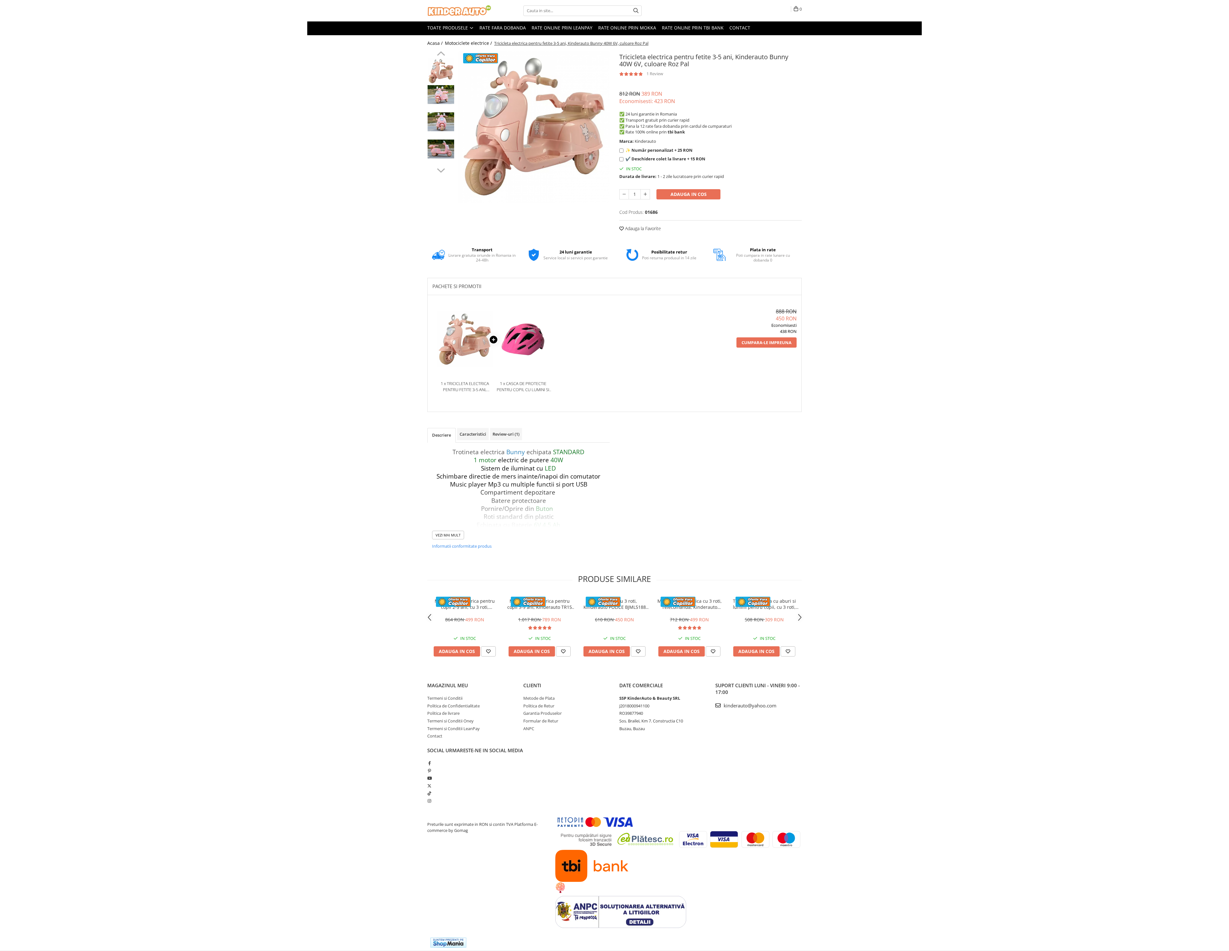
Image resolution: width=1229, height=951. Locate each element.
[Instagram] (429, 801)
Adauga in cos (689, 194)
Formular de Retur (540, 721)
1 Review (655, 74)
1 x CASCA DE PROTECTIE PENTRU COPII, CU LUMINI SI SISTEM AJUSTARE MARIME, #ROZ (523, 386)
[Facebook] (429, 763)
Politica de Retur (538, 706)
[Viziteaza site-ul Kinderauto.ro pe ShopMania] (448, 942)
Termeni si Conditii (444, 698)
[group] (534, 127)
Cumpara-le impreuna (766, 342)
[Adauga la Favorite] (488, 651)
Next (441, 169)
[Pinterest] (429, 771)
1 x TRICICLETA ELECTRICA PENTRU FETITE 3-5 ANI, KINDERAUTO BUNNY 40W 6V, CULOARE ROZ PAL (465, 386)
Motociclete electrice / (469, 43)
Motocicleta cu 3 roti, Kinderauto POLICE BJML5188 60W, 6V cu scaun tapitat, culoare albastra (614, 604)
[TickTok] (429, 793)
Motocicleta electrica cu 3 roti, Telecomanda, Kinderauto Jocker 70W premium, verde (689, 604)
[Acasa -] (459, 11)
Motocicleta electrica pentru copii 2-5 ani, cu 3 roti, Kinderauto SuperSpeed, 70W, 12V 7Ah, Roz (464, 604)
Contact (739, 28)
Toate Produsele (448, 28)
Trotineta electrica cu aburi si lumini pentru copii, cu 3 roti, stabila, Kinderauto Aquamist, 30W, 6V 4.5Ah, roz (764, 604)
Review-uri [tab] (506, 434)
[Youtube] (429, 778)
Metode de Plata (539, 698)
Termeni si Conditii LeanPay (453, 728)
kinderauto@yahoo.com (749, 705)
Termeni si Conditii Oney (450, 721)
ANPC (528, 728)
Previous (441, 54)
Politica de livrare (443, 713)
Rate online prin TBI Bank (693, 28)
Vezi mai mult (448, 535)
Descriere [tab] (441, 435)
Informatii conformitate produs (462, 546)
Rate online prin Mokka (627, 28)
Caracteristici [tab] (473, 434)
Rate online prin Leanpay (562, 28)
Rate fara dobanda (502, 28)
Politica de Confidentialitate (453, 706)
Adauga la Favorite (642, 228)
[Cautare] (636, 10)
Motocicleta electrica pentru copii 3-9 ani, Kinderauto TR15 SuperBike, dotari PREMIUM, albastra (539, 604)
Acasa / (435, 43)
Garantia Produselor (542, 713)
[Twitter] (429, 786)
